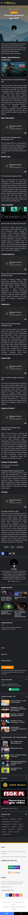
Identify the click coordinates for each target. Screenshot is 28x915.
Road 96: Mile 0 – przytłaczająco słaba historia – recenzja (19, 729)
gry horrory (16, 821)
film (19, 819)
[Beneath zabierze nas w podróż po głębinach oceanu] (7, 606)
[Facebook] (2, 553)
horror (14, 824)
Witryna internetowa (6, 660)
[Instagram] (15, 581)
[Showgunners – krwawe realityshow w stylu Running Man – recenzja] (5, 709)
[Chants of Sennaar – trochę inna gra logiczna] (5, 703)
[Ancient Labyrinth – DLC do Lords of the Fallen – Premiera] (7, 593)
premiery (20, 547)
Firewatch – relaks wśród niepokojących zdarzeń (17, 714)
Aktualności (16, 9)
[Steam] (19, 581)
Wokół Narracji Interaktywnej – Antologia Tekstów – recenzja (18, 763)
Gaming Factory (6, 821)
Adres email (4, 654)
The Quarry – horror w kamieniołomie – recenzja (18, 721)
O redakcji (12, 907)
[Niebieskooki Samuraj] (5, 750)
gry (13, 547)
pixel (4, 829)
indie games (5, 826)
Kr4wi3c (14, 32)
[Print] (13, 553)
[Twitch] (17, 581)
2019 (6, 547)
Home (11, 9)
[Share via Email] (10, 553)
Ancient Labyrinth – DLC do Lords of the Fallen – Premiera (6, 598)
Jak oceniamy (6, 907)
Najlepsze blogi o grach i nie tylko (9, 808)
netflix (20, 826)
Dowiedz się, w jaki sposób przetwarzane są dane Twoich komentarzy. (13, 672)
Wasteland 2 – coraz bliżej (20, 597)
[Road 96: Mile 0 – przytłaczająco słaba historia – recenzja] (5, 729)
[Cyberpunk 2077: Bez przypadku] (5, 770)
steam (16, 831)
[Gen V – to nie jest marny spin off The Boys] (5, 757)
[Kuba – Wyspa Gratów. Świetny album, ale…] (5, 743)
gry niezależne (6, 824)
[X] (6, 553)
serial (10, 831)
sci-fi (4, 831)
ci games (5, 819)
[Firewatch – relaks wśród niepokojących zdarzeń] (5, 716)
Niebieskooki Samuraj (16, 748)
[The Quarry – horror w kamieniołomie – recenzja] (5, 723)
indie (20, 824)
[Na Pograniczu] (10, 2)
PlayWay (20, 829)
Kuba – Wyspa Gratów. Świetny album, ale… (17, 742)
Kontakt (14, 909)
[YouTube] (13, 581)
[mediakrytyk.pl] (14, 868)
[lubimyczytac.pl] (14, 873)
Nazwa (3, 647)
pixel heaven (11, 829)
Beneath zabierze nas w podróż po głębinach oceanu (7, 612)
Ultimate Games (6, 834)
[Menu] (2, 3)
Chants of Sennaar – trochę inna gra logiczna (18, 701)
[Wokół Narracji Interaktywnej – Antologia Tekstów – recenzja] (5, 763)
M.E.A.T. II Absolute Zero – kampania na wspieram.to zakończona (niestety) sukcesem (20, 613)
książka (13, 826)
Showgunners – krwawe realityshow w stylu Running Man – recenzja (18, 709)
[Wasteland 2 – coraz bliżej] (21, 593)
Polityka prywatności (20, 907)
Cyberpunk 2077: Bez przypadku (16, 769)
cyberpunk (13, 819)
